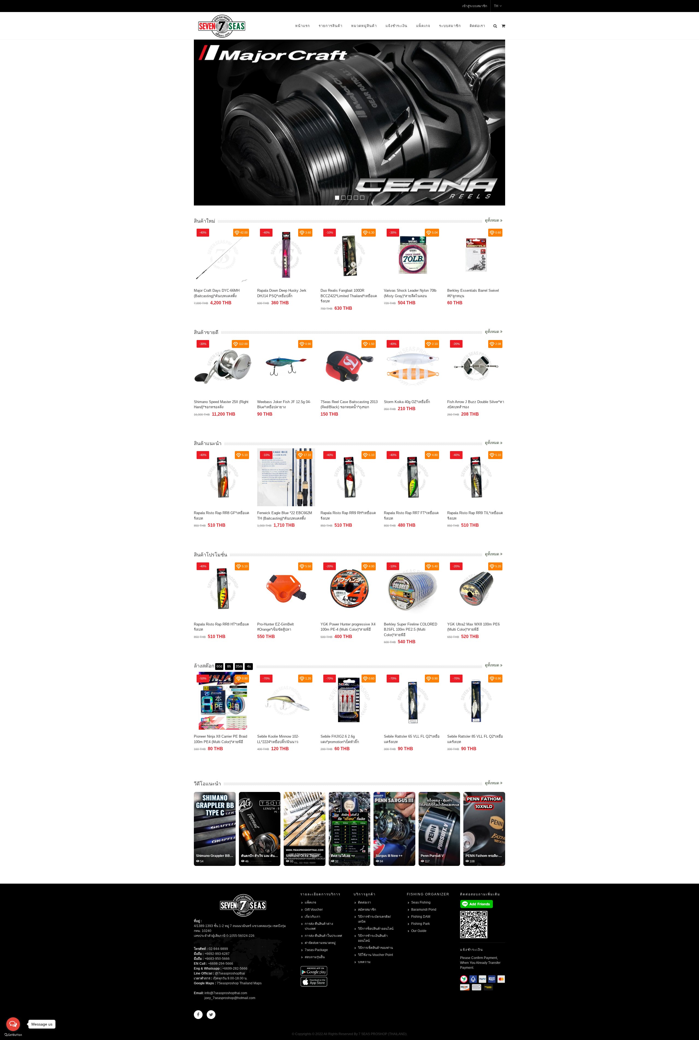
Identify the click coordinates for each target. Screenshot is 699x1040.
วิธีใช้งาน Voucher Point (375, 955)
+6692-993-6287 (217, 954)
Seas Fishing (421, 902)
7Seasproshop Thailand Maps (239, 983)
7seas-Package (316, 950)
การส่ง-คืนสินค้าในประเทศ (323, 936)
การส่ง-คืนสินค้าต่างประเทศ (319, 926)
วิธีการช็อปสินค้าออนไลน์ (375, 929)
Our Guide (418, 931)
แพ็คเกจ (423, 26)
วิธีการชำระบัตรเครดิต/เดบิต (374, 919)
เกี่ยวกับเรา (312, 917)
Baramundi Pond (423, 909)
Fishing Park (420, 924)
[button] (337, 198)
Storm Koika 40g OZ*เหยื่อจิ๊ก (407, 402)
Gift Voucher (314, 909)
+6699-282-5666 (234, 968)
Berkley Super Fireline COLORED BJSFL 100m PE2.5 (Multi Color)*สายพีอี (410, 629)
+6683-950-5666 (217, 959)
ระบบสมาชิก (450, 26)
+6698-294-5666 (220, 963)
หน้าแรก (302, 26)
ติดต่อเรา (477, 26)
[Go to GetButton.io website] (13, 1034)
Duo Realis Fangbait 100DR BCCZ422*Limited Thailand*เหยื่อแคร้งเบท (349, 295)
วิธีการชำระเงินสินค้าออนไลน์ (373, 938)
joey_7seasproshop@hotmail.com (230, 998)
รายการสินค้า (330, 26)
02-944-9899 (218, 949)
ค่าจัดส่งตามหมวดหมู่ (320, 943)
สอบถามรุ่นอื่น (315, 957)
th (496, 6)
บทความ (364, 962)
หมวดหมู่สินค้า (364, 26)
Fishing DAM (420, 917)
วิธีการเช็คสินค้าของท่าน (375, 948)
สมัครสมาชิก (367, 909)
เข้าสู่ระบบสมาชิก (474, 6)
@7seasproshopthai (230, 973)
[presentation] (500, 123)
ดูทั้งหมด (492, 220)
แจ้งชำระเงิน (396, 26)
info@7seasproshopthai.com (226, 993)
